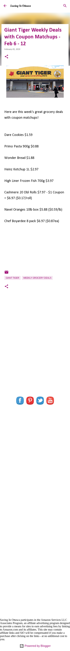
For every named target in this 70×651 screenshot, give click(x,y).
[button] (6, 57)
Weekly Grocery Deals (37, 278)
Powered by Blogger (37, 645)
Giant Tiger (12, 278)
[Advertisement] (35, 350)
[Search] (65, 5)
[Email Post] (6, 273)
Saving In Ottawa (20, 6)
